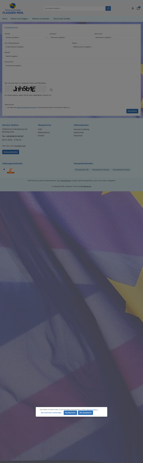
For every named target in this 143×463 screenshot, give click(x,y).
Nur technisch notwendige (51, 413)
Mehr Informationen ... (93, 409)
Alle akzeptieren (85, 413)
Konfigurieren (70, 413)
